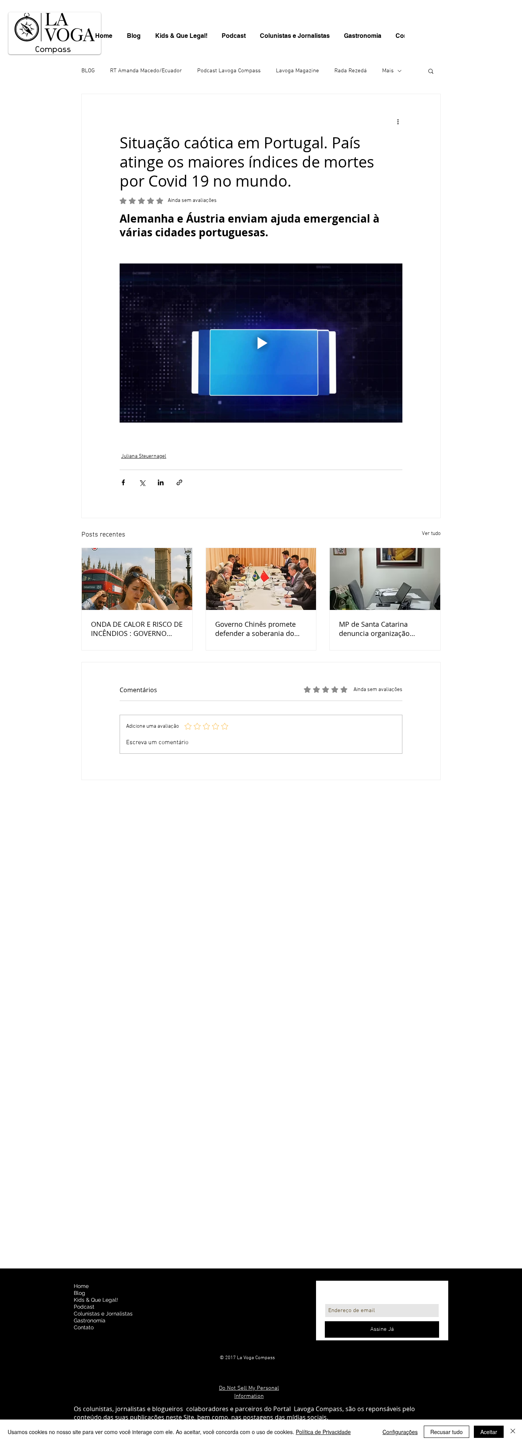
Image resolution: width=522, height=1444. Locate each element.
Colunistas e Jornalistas (103, 1314)
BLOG (88, 70)
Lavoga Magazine (297, 70)
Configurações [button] (400, 1432)
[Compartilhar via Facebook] (123, 482)
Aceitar (488, 1432)
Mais (388, 70)
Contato (84, 1327)
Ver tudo (431, 533)
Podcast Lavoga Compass (229, 70)
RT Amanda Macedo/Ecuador (146, 70)
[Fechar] (512, 1432)
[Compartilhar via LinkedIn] (160, 482)
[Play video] (261, 343)
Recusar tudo (446, 1432)
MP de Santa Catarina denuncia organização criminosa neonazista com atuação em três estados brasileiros (381, 629)
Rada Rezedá (350, 70)
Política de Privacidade (323, 1432)
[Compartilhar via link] (179, 482)
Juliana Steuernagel (143, 456)
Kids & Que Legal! (96, 1300)
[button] (430, 71)
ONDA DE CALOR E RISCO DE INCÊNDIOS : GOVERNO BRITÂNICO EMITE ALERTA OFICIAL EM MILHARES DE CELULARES (137, 629)
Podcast (84, 1307)
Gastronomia (89, 1320)
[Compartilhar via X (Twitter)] (142, 482)
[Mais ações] (397, 121)
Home (81, 1286)
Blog (79, 1293)
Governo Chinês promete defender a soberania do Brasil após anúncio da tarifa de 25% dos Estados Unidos (256, 629)
